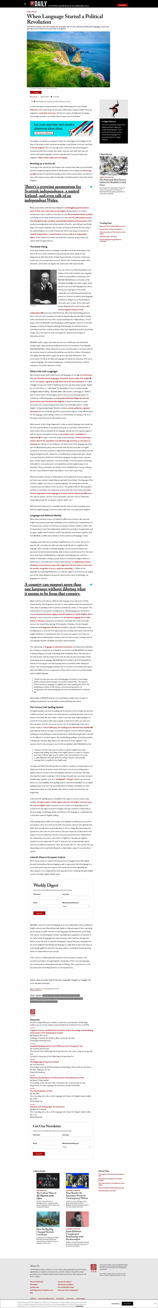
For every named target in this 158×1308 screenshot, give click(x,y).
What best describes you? (70, 903)
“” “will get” (64, 779)
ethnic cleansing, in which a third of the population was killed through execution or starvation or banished (61, 440)
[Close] (155, 1303)
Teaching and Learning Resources (41, 1290)
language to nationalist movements (58, 647)
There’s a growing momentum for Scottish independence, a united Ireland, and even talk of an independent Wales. (53, 194)
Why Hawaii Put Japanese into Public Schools (110, 1179)
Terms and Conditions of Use (46, 1298)
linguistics (38, 995)
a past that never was (47, 113)
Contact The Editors (65, 1282)
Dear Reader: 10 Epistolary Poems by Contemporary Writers (77, 1196)
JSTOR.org (33, 1298)
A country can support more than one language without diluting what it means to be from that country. (55, 590)
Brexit (32, 995)
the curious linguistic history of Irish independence (60, 309)
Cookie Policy (70, 1298)
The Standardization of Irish (41, 1091)
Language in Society (48, 995)
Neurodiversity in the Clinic (108, 236)
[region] (79, 1303)
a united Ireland (55, 234)
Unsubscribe (34, 1287)
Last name (65, 894)
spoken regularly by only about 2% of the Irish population (61, 381)
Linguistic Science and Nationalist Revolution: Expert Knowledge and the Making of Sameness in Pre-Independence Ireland (61, 1031)
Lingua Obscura (32, 12)
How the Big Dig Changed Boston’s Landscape (111, 240)
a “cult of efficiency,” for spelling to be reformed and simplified (66, 727)
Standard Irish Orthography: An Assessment (47, 1106)
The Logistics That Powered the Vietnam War (111, 1175)
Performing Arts (41, 1190)
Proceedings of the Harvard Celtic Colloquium (67, 995)
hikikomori (34, 109)
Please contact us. (36, 990)
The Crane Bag (78, 998)
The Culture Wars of (112, 233)
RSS (31, 1293)
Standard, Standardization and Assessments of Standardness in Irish (57, 1077)
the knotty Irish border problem (80, 214)
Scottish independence (39, 234)
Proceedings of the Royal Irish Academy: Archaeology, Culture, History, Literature (51, 998)
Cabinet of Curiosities (106, 177)
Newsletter (122, 5)
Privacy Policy (60, 1298)
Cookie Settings (80, 1298)
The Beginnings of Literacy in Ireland (44, 1062)
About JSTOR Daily (36, 1282)
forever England (38, 147)
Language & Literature (73, 1190)
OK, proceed (127, 1303)
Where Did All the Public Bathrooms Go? (112, 226)
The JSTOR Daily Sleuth (66, 1287)
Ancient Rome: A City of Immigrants (111, 229)
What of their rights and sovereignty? (53, 157)
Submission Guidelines (66, 1284)
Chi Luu (34, 97)
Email (35, 903)
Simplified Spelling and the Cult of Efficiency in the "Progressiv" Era (56, 1046)
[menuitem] (122, 5)
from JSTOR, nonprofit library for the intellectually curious (68, 6)
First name (37, 894)
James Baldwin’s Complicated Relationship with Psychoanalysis (74, 1236)
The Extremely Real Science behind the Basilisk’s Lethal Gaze (113, 182)
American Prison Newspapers (68, 1290)
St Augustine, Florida (49, 627)
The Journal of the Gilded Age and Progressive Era (44, 1001)
